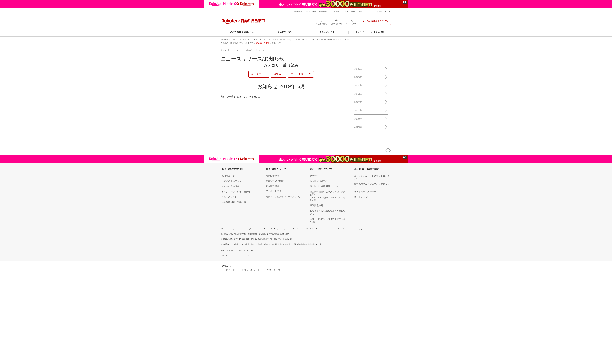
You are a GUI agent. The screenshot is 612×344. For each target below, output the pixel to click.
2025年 (358, 77)
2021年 (358, 110)
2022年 (358, 102)
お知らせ (263, 50)
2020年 (358, 119)
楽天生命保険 (272, 175)
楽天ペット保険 (273, 191)
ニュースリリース (301, 74)
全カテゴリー (258, 74)
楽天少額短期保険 (275, 180)
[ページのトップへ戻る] (388, 149)
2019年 (358, 127)
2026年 (358, 69)
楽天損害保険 (272, 186)
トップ (223, 50)
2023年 (358, 94)
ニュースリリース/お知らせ (243, 50)
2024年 (358, 85)
